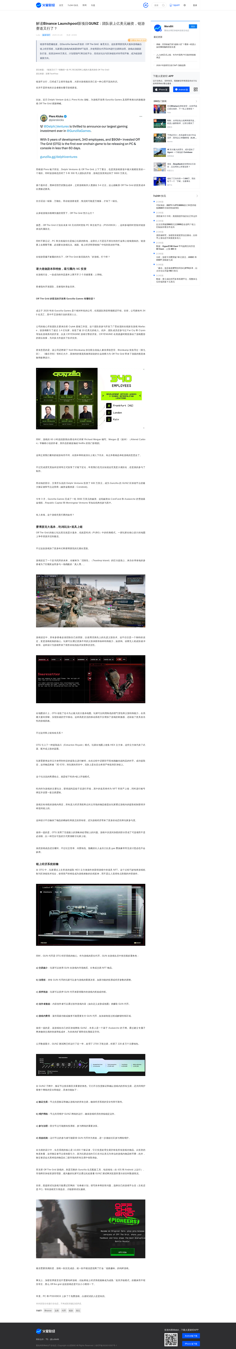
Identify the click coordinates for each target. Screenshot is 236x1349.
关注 (193, 26)
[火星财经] (45, 5)
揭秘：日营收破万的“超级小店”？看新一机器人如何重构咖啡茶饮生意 (176, 45)
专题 (93, 5)
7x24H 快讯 (73, 5)
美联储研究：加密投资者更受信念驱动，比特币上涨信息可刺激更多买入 (176, 236)
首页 (61, 5)
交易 (57, 1310)
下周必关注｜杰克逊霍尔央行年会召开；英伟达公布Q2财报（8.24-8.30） (181, 136)
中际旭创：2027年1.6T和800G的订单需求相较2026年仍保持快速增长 (176, 206)
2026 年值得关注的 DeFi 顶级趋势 (171, 65)
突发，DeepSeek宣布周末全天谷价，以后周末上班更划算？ (181, 165)
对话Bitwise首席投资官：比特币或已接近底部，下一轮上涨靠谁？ (182, 107)
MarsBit (168, 26)
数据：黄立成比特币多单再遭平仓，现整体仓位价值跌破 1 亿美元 (176, 280)
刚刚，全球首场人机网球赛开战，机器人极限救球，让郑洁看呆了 (181, 121)
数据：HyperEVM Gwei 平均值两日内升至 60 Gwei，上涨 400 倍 (175, 247)
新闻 (84, 5)
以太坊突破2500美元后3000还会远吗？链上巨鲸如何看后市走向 (176, 225)
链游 (71, 1310)
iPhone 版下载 (191, 1343)
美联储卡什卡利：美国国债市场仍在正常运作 (176, 216)
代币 (64, 1310)
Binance (48, 1310)
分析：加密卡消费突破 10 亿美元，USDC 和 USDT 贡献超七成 (176, 258)
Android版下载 (191, 1335)
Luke (38, 34)
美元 (78, 1310)
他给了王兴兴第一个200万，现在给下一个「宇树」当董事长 (181, 179)
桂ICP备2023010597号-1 (106, 1345)
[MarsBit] (158, 28)
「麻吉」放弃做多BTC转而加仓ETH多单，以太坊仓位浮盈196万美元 (176, 269)
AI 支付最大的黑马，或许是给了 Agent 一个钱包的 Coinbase (181, 150)
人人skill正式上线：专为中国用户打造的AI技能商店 (176, 56)
